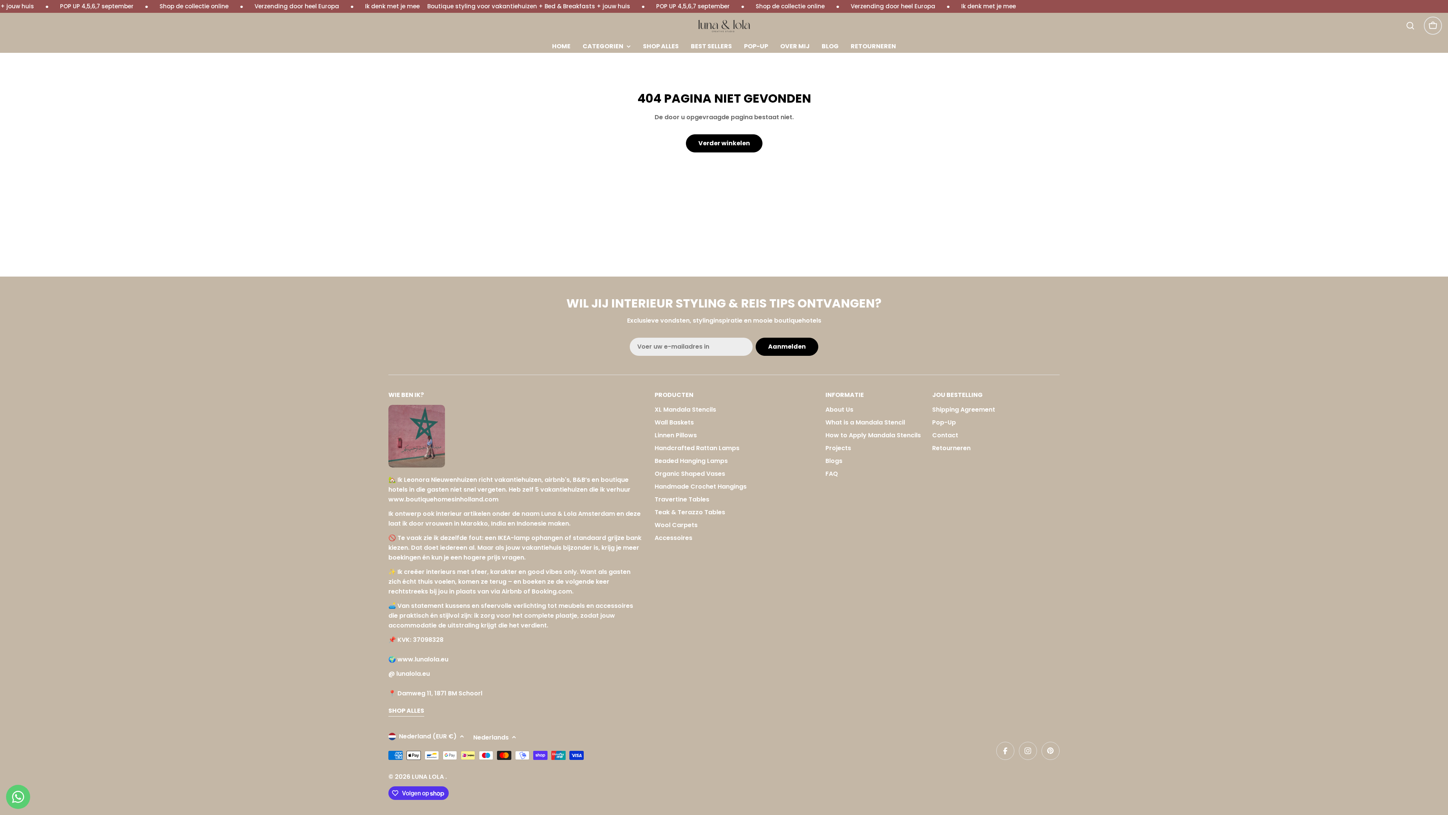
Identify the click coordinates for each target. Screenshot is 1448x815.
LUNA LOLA (428, 776)
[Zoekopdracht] (1410, 25)
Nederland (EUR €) (428, 736)
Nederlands (491, 737)
